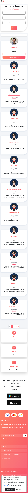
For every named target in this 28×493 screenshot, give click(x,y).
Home (11, 9)
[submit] (25, 435)
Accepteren (10, 489)
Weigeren (18, 489)
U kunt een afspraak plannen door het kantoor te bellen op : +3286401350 (14, 267)
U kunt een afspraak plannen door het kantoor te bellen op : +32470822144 (14, 125)
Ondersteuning (6, 458)
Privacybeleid (5, 466)
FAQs (3, 462)
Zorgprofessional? (7, 450)
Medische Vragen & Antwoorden (10, 454)
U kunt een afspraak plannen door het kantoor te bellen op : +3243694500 (14, 290)
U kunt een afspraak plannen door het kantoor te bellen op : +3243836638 (14, 149)
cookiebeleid (7, 485)
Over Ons (4, 446)
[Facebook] (4, 438)
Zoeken (14, 28)
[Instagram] (6, 438)
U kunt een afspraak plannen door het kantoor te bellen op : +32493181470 (14, 219)
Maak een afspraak (14, 57)
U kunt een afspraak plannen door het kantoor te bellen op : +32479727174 (14, 102)
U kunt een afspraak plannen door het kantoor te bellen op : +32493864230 (14, 78)
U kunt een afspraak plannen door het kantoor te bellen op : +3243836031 (14, 172)
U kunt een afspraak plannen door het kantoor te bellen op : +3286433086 (14, 243)
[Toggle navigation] (26, 2)
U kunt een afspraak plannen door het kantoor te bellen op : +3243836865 (14, 196)
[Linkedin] (1, 438)
